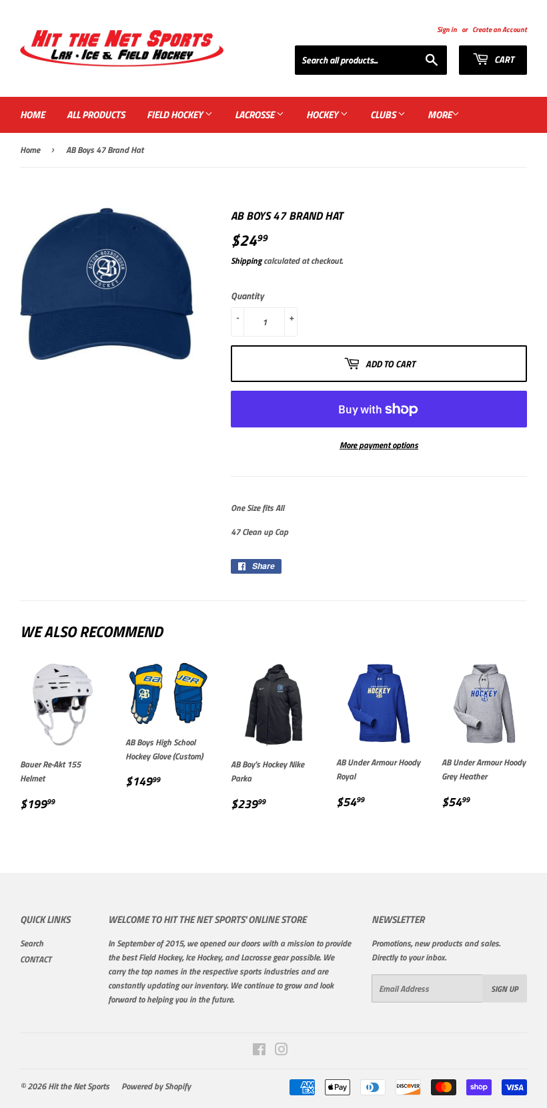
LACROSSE (255, 114)
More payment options (379, 444)
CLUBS (384, 114)
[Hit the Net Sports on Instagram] (281, 1051)
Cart (503, 59)
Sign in (447, 29)
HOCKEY (323, 114)
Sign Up (504, 988)
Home (30, 149)
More (440, 114)
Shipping (246, 260)
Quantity (247, 296)
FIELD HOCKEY (176, 114)
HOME (32, 114)
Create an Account (499, 29)
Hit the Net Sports (78, 1086)
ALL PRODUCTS (96, 114)
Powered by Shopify (156, 1086)
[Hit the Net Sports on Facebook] (259, 1051)
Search (31, 943)
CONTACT (35, 959)
